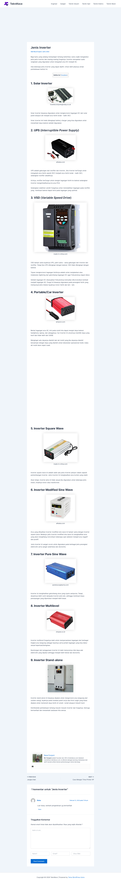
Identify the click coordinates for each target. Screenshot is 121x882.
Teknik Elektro (98, 4)
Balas (39, 809)
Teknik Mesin (111, 4)
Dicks (39, 800)
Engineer (54, 4)
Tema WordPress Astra (76, 877)
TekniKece (16, 3)
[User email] (32, 767)
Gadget (63, 4)
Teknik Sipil (86, 4)
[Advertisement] (60, 22)
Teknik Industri (74, 4)
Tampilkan (64, 75)
